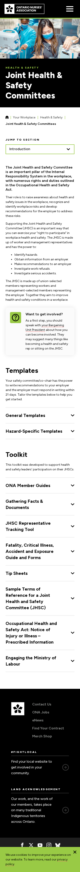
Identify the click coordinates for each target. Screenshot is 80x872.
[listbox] (40, 149)
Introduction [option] (19, 149)
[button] (75, 852)
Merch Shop (42, 736)
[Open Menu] (69, 8)
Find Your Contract (48, 728)
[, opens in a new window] (22, 845)
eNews (38, 720)
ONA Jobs (40, 712)
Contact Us (41, 704)
